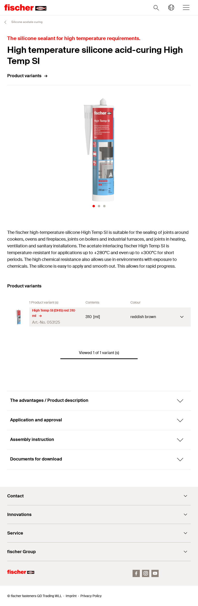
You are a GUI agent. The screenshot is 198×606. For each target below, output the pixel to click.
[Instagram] (145, 573)
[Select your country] (171, 7)
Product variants (24, 76)
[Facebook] (136, 573)
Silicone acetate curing (26, 22)
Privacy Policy (91, 596)
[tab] (93, 206)
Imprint (71, 596)
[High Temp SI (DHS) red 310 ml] (18, 317)
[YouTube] (155, 573)
